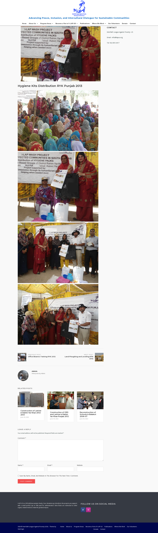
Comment (22, 438)
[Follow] (88, 509)
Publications (85, 23)
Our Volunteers (114, 23)
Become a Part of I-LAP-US (66, 23)
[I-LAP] (83, 509)
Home (24, 23)
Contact (133, 23)
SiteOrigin (21, 529)
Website (80, 465)
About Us (32, 23)
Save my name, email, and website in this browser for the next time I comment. (49, 476)
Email (49, 465)
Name (20, 465)
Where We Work (98, 23)
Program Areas (45, 23)
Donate (124, 23)
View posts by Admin (38, 373)
